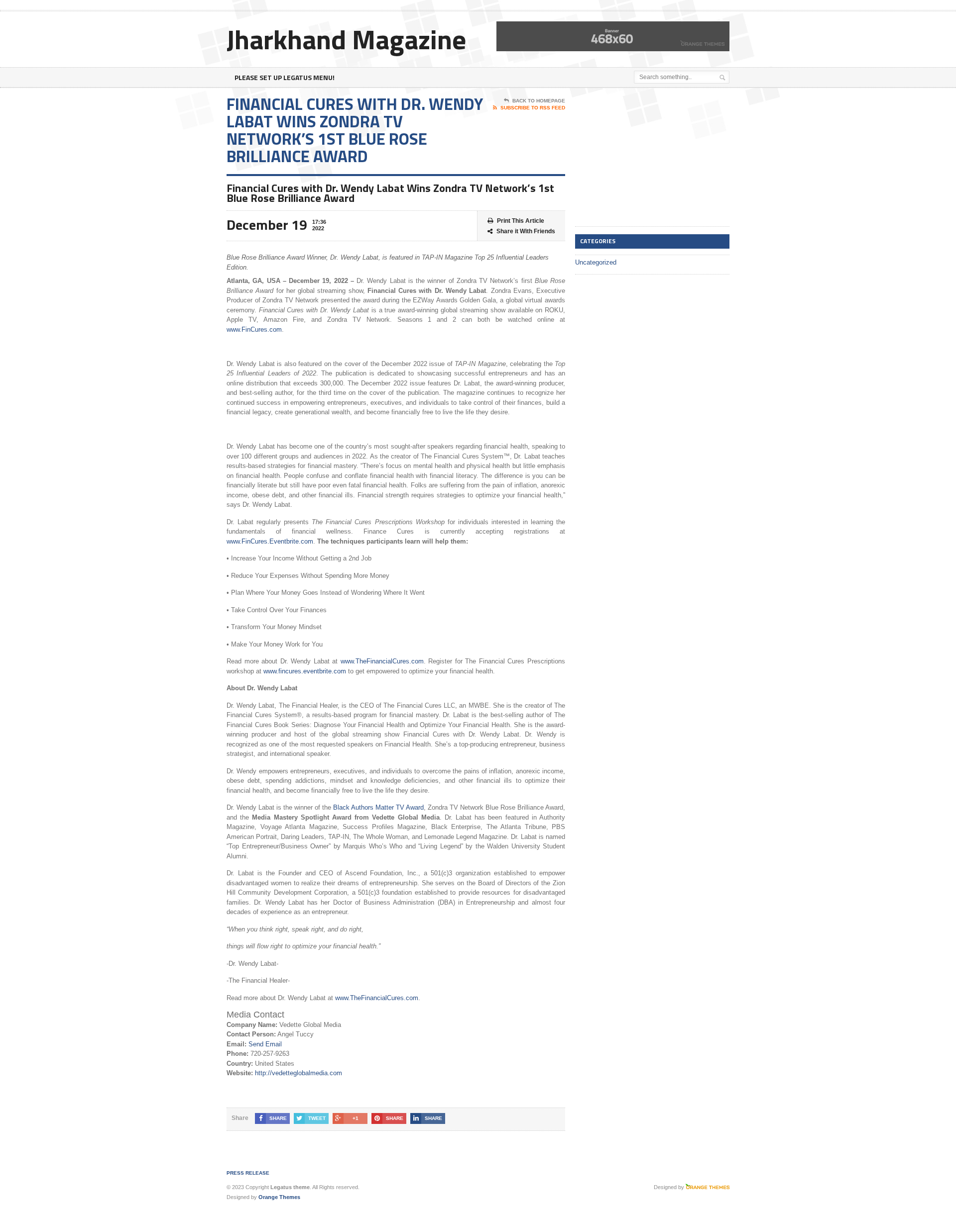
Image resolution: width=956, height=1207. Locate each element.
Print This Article (520, 220)
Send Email (265, 1044)
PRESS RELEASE (248, 1173)
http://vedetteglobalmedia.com (298, 1073)
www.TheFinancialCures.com (382, 661)
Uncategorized (595, 262)
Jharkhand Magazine (346, 39)
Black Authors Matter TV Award (378, 807)
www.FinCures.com (254, 329)
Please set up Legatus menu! (285, 77)
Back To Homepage (538, 100)
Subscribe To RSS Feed (532, 107)
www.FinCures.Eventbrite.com (270, 541)
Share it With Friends (525, 231)
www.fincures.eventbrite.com (304, 671)
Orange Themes (279, 1197)
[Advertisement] (649, 157)
